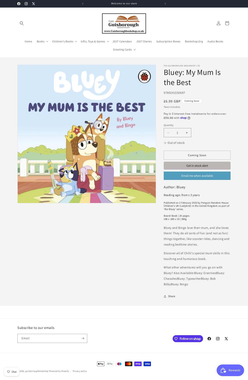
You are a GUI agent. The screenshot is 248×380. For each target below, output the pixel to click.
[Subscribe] (82, 338)
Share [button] (171, 296)
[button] (21, 23)
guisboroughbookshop (36, 371)
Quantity (168, 125)
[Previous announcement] (82, 3)
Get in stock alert (197, 166)
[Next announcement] (165, 3)
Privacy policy (80, 371)
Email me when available (197, 176)
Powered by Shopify (59, 371)
